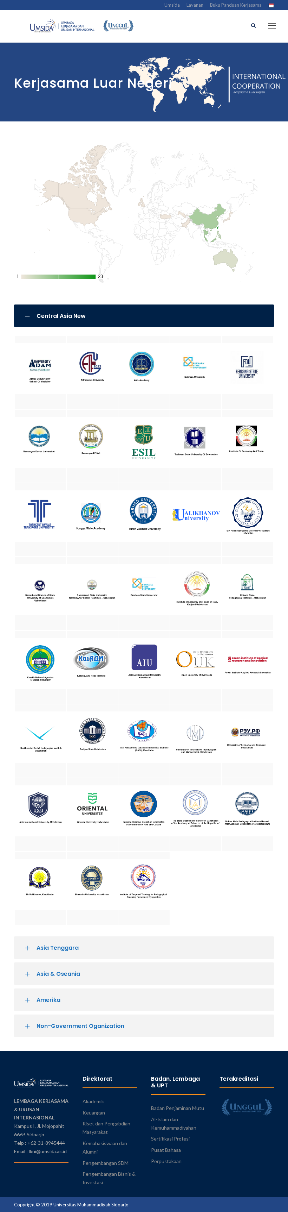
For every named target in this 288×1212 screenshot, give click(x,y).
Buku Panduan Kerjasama (236, 5)
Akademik (93, 1101)
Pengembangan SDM (106, 1163)
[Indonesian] (271, 5)
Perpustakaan (166, 1161)
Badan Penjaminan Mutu (177, 1108)
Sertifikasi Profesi (170, 1139)
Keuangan (94, 1113)
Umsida (172, 5)
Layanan (194, 5)
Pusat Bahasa (166, 1150)
